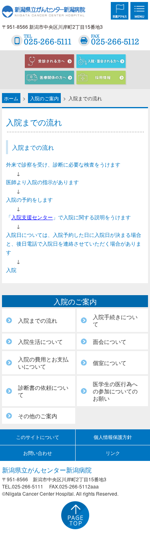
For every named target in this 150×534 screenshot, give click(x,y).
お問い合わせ (37, 452)
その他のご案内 (37, 416)
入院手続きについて (115, 320)
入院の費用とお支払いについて (43, 362)
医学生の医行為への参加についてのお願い (115, 391)
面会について (109, 341)
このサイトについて (37, 436)
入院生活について (40, 341)
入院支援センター (32, 217)
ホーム (11, 98)
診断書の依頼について (43, 391)
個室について (109, 363)
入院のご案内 (44, 98)
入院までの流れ (37, 320)
